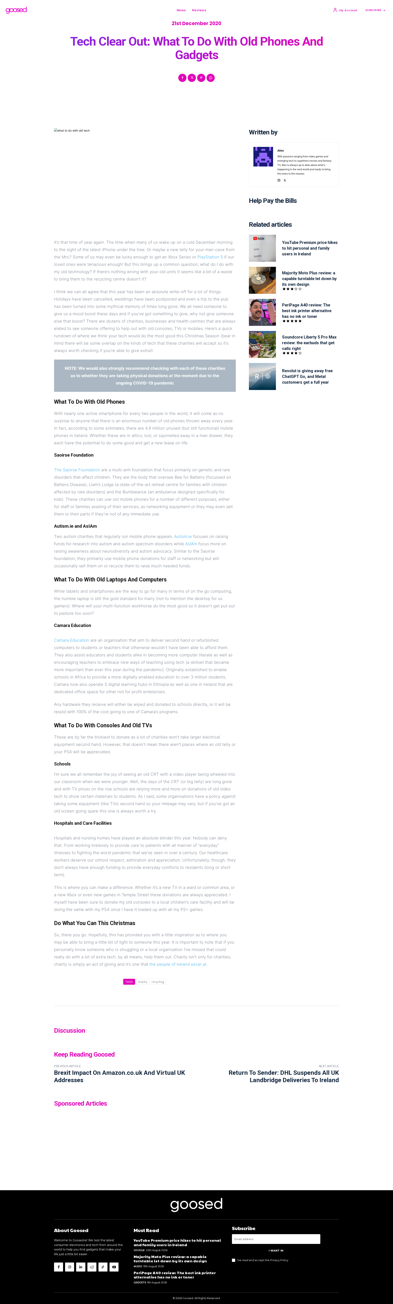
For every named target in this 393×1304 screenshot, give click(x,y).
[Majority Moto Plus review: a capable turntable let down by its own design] (262, 280)
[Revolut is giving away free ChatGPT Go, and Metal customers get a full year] (262, 376)
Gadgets (140, 1282)
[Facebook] (182, 78)
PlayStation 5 (210, 257)
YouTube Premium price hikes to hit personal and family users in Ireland (310, 248)
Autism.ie (183, 536)
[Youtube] (114, 1267)
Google (139, 1250)
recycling (158, 982)
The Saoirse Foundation (77, 469)
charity (142, 982)
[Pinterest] (201, 78)
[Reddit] (91, 1267)
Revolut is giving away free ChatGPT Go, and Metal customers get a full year (307, 376)
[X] (192, 78)
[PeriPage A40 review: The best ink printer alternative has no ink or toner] (262, 312)
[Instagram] (278, 179)
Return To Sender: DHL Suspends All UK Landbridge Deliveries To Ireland (284, 1076)
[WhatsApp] (211, 78)
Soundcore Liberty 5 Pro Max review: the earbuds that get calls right (309, 343)
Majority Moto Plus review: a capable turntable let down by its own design (309, 278)
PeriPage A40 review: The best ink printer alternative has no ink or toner (306, 311)
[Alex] (263, 164)
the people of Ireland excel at (177, 964)
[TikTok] (102, 1267)
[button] (214, 10)
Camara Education (71, 640)
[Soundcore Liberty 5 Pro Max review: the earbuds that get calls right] (262, 344)
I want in (276, 1250)
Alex (280, 150)
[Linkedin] (80, 1267)
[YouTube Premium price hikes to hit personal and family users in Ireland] (262, 248)
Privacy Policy (279, 1260)
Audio (138, 1266)
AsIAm (191, 543)
